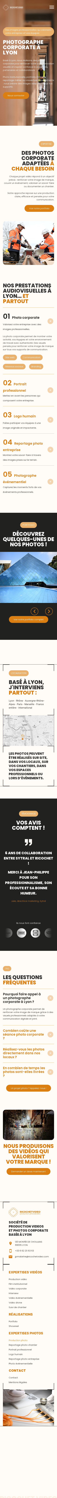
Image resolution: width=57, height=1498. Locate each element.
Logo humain (16, 1354)
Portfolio (13, 1321)
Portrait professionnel (20, 1349)
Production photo (18, 1340)
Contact (13, 1377)
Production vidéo (18, 1279)
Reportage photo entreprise (24, 1359)
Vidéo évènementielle (21, 1298)
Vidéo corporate (18, 1288)
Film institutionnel (18, 1284)
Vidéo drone (15, 1302)
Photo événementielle (21, 1363)
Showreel (14, 1326)
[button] (34, 611)
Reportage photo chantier (23, 1345)
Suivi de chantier (17, 1307)
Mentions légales (18, 1382)
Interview (13, 1293)
